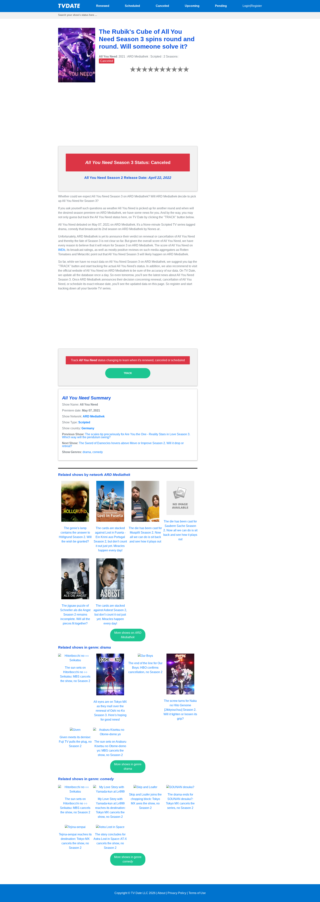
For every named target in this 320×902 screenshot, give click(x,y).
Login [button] (246, 5)
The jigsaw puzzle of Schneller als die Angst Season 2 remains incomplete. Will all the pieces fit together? (75, 614)
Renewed (102, 5)
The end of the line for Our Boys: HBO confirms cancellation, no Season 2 (145, 668)
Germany (87, 428)
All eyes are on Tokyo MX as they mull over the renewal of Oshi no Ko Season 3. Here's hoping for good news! (110, 710)
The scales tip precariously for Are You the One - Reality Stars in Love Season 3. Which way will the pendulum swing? (126, 436)
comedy (97, 452)
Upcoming (192, 5)
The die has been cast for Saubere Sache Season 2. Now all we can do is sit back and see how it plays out (180, 530)
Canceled (162, 5)
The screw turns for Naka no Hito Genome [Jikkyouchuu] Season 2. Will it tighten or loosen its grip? (180, 709)
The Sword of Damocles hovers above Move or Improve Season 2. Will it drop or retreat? (123, 445)
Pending (221, 5)
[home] (69, 7)
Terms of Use (197, 893)
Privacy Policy (177, 893)
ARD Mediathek (94, 416)
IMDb (61, 249)
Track (128, 373)
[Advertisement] (127, 117)
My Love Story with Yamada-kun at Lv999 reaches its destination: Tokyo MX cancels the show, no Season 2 (110, 807)
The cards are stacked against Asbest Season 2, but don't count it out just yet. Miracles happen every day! (110, 614)
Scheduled (132, 5)
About (161, 893)
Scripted (84, 422)
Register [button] (256, 5)
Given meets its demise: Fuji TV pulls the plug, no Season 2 (75, 742)
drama (87, 452)
